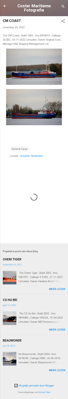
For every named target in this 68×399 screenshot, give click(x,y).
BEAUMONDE (12, 340)
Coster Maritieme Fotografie (34, 8)
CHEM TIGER (12, 259)
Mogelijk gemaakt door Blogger (36, 385)
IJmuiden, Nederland (31, 155)
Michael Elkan (44, 392)
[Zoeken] (63, 7)
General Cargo (19, 148)
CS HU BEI (10, 300)
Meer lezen (57, 289)
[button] (63, 21)
